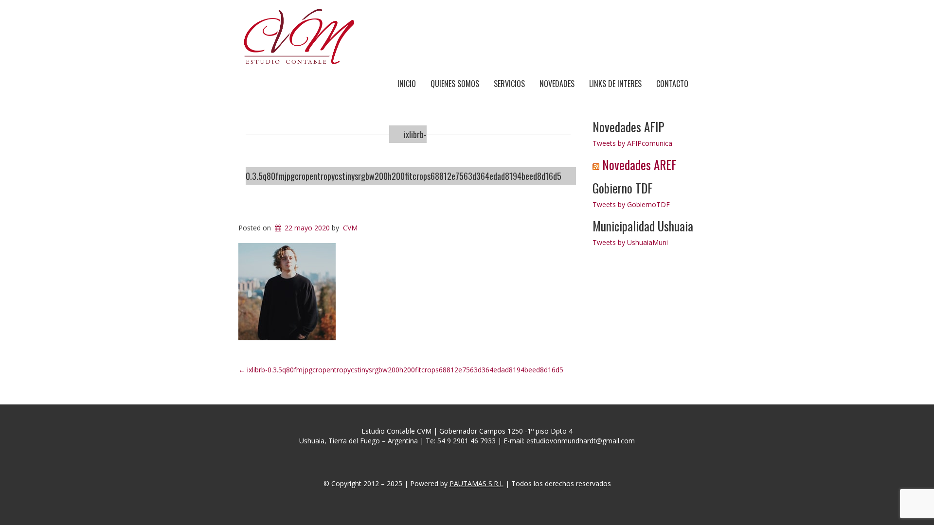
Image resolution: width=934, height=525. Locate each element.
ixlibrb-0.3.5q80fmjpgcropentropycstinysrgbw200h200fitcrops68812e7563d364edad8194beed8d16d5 (400, 369)
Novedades (557, 83)
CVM (350, 227)
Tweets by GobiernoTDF (631, 204)
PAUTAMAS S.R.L (476, 483)
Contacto (672, 83)
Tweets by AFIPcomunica (632, 143)
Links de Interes (615, 83)
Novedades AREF (639, 165)
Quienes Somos (455, 83)
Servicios (509, 83)
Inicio (406, 83)
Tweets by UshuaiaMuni (630, 242)
